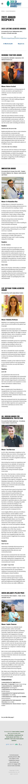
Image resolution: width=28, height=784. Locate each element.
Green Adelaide (9, 735)
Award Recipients (10, 11)
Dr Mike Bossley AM (7, 43)
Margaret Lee (21, 43)
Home (2, 11)
